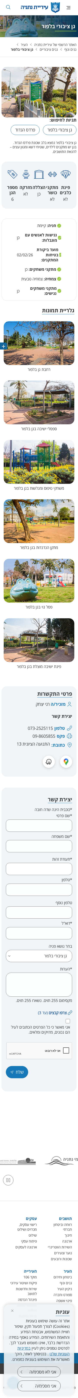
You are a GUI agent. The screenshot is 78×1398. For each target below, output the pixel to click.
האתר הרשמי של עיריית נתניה (55, 44)
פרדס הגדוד (25, 130)
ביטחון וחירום (63, 1277)
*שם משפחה (62, 836)
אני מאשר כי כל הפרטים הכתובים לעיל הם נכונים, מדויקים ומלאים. (40, 1030)
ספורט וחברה (63, 1294)
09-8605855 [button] (43, 736)
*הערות (66, 969)
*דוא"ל (67, 923)
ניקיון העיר (64, 1288)
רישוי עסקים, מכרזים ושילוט (27, 1227)
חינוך (68, 1235)
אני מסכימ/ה (45, 1386)
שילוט (33, 1235)
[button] (8, 7)
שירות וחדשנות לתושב (26, 1291)
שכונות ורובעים (61, 1258)
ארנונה (67, 1241)
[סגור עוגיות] (12, 1310)
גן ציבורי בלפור (22, 49)
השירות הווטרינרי (60, 1247)
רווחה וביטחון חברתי (63, 1227)
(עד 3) (52, 1012)
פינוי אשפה (64, 1300)
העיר (24, 44)
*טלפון (67, 879)
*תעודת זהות (62, 859)
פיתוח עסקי (29, 1241)
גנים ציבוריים (49, 49)
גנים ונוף (70, 49)
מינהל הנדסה (27, 1299)
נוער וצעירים (63, 1253)
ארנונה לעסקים (26, 1247)
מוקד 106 (30, 1277)
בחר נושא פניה (60, 946)
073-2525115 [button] (40, 728)
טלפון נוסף (64, 902)
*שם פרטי (64, 815)
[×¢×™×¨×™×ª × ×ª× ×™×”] (40, 7)
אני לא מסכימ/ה (42, 1372)
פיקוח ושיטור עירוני (23, 1283)
